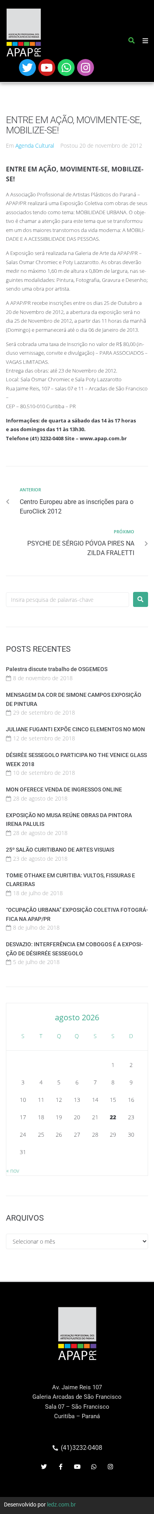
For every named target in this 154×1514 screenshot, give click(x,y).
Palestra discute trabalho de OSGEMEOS (56, 669)
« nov (12, 1170)
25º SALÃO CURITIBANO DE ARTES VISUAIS (60, 849)
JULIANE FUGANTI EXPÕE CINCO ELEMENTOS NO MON (75, 729)
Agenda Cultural (34, 145)
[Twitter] (27, 67)
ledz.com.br (61, 1504)
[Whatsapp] (66, 67)
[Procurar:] (67, 599)
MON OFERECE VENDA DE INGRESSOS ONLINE (64, 789)
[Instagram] (85, 67)
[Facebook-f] (60, 1467)
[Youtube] (46, 67)
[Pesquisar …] (131, 42)
